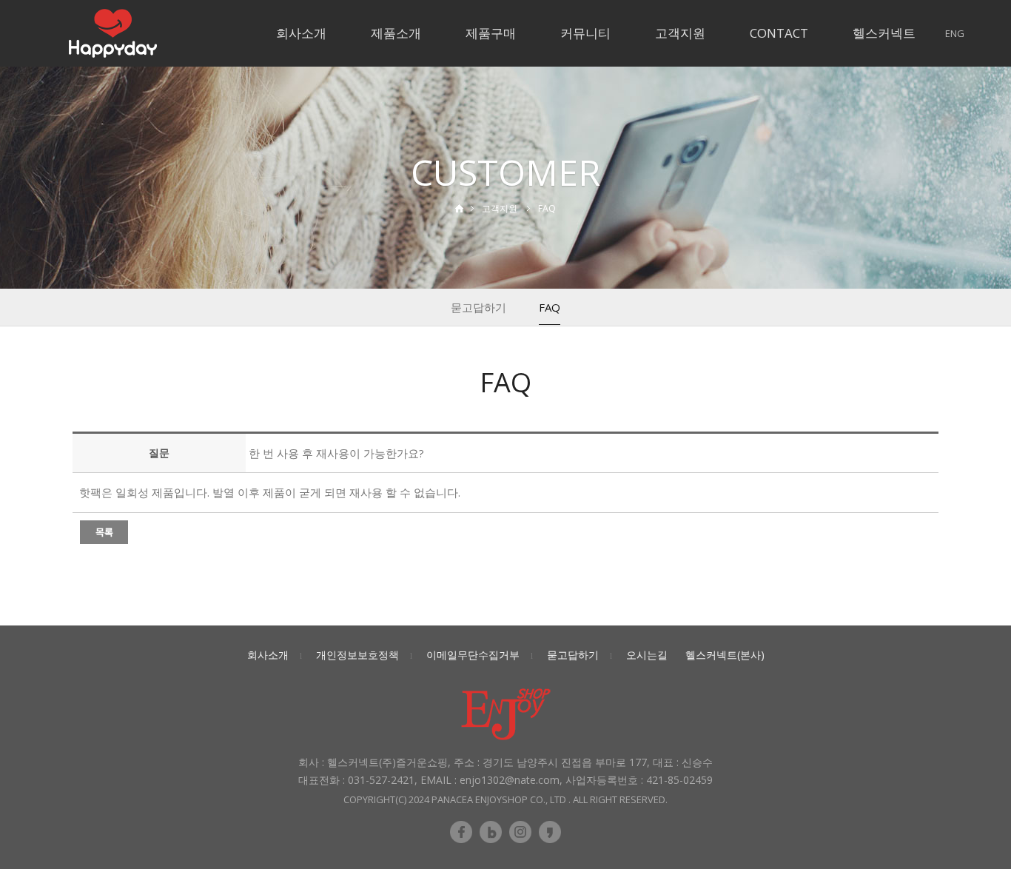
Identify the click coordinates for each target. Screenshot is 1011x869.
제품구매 (491, 32)
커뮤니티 (585, 32)
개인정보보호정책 (357, 655)
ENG (954, 33)
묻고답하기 (478, 307)
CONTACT (779, 32)
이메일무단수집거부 (473, 655)
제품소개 (396, 32)
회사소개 (301, 32)
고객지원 (680, 32)
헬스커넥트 (884, 32)
